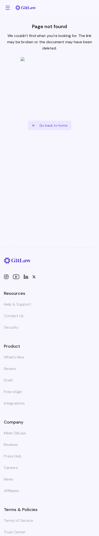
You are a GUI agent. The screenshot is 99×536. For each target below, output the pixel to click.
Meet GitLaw (15, 433)
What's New (14, 357)
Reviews (11, 444)
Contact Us (14, 315)
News (8, 479)
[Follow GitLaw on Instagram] (6, 276)
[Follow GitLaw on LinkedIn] (26, 276)
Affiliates (11, 490)
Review (10, 368)
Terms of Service (18, 520)
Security (11, 327)
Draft (8, 380)
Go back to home (53, 125)
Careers (11, 467)
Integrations (14, 403)
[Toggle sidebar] (7, 7)
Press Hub (12, 456)
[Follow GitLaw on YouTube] (16, 276)
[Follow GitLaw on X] (34, 277)
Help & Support (17, 304)
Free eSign (13, 391)
